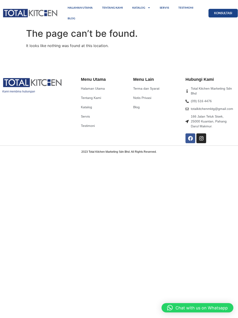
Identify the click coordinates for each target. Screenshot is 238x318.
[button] (197, 307)
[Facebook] (190, 138)
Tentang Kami (112, 7)
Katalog (138, 7)
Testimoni (185, 7)
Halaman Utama (80, 7)
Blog (71, 18)
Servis (164, 7)
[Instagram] (201, 138)
